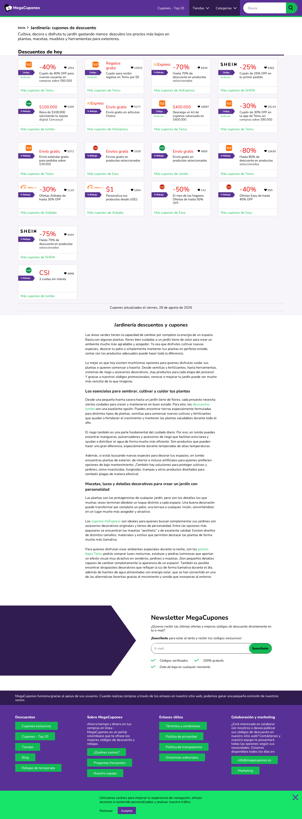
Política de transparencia (184, 747)
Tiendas (27, 747)
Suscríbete (260, 648)
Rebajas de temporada (38, 768)
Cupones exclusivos (36, 726)
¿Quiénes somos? (106, 752)
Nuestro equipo (105, 773)
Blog (25, 757)
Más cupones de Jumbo (38, 129)
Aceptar (127, 810)
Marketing (245, 770)
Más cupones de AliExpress (107, 129)
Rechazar (106, 810)
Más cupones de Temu (37, 90)
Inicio (21, 27)
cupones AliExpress (106, 521)
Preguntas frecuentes (110, 762)
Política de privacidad (181, 736)
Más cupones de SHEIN (238, 90)
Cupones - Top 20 (35, 736)
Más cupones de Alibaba (38, 212)
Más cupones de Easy (103, 173)
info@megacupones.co (254, 760)
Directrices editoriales (182, 757)
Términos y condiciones (183, 726)
